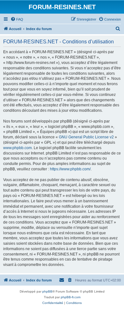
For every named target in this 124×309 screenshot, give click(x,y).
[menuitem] (16, 19)
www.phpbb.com (17, 148)
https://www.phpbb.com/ (70, 169)
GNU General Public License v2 (86, 137)
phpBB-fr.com (70, 297)
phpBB (47, 291)
